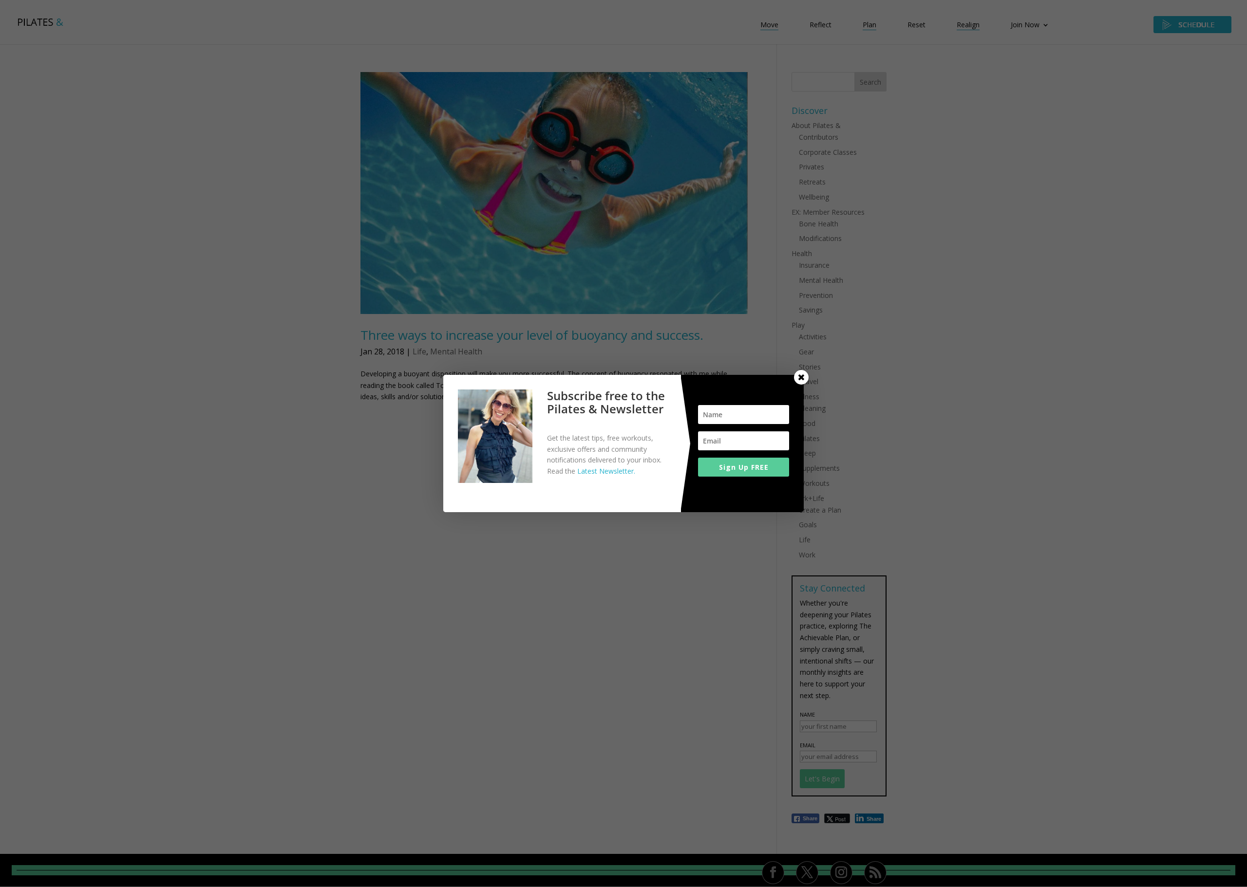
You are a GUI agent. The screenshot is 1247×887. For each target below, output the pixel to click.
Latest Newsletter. (606, 471)
